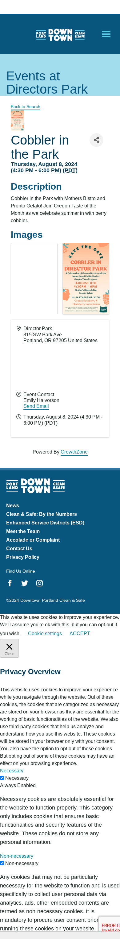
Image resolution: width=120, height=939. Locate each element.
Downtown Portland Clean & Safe (60, 34)
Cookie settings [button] (45, 633)
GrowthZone (74, 451)
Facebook (10, 583)
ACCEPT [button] (80, 633)
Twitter (25, 583)
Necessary (17, 778)
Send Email (36, 406)
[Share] (96, 140)
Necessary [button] (11, 770)
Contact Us (19, 548)
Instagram (39, 583)
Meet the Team (23, 531)
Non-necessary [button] (16, 856)
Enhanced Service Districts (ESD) (45, 522)
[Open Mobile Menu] (106, 34)
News (12, 505)
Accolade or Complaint (33, 540)
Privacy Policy (22, 557)
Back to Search (25, 106)
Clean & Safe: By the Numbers (41, 514)
